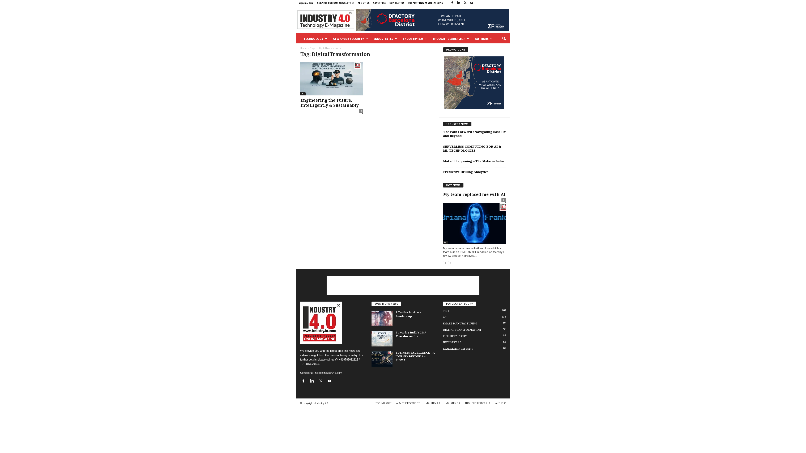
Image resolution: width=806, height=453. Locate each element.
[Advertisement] (403, 285)
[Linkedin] (458, 3)
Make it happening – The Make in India (473, 161)
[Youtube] (471, 3)
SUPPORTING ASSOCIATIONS (425, 3)
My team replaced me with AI (474, 194)
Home (303, 48)
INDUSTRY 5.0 (413, 38)
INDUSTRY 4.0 (383, 38)
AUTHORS (482, 38)
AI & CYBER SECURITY (348, 38)
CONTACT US (396, 3)
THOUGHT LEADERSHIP (448, 38)
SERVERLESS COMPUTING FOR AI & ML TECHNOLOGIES (472, 148)
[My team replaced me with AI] (474, 222)
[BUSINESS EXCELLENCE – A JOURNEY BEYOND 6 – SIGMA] (382, 359)
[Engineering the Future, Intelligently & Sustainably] (331, 78)
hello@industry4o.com (328, 372)
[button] (504, 38)
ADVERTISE (379, 3)
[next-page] (450, 263)
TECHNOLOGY (313, 38)
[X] (465, 3)
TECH (446, 310)
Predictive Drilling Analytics (465, 172)
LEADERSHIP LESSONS (458, 348)
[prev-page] (445, 263)
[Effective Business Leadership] (382, 318)
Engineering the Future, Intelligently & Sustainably (329, 103)
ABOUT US (364, 3)
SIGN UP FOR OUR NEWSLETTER (335, 3)
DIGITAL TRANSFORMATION (462, 329)
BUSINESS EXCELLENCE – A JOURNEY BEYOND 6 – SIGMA (415, 356)
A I (303, 93)
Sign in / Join (306, 3)
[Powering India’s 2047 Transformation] (382, 338)
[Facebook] (452, 3)
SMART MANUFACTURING (460, 323)
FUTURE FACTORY (455, 336)
